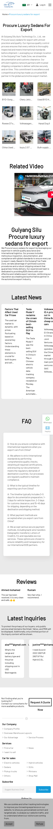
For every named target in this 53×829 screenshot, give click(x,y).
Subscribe (43, 789)
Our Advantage (11, 737)
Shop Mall (33, 775)
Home (5, 14)
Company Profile (12, 728)
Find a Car (8, 748)
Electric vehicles (12, 762)
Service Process (36, 737)
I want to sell (10, 752)
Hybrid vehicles (36, 762)
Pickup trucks (10, 771)
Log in (43, 4)
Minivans (33, 771)
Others (7, 775)
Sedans (7, 767)
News (31, 748)
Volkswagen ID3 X (28, 123)
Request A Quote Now (40, 703)
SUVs (31, 767)
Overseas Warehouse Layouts (18, 733)
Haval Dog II (44, 123)
